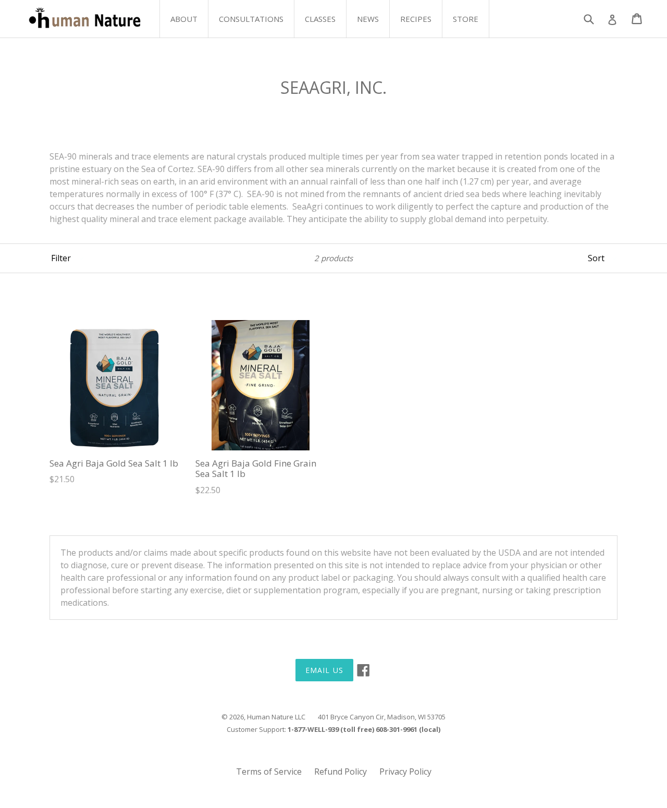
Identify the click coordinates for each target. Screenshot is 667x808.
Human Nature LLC (276, 716)
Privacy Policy (405, 771)
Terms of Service (269, 771)
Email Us (324, 670)
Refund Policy (340, 771)
